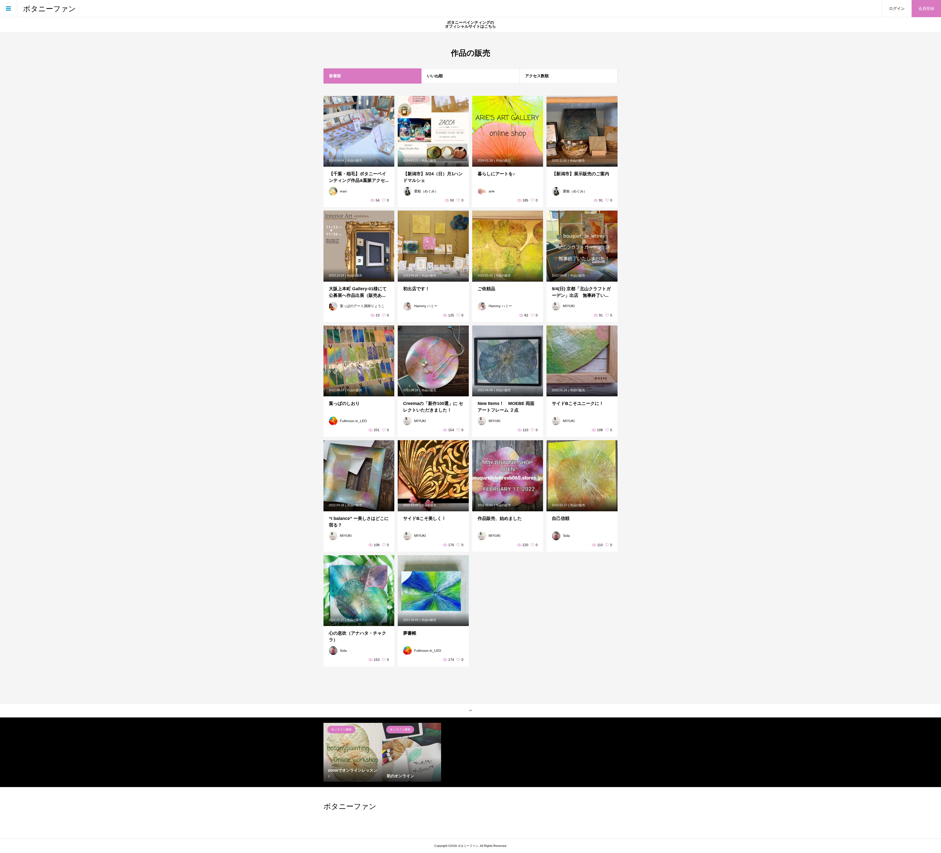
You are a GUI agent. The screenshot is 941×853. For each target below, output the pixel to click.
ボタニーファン (49, 8)
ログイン (897, 8)
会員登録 (926, 8)
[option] (352, 752)
